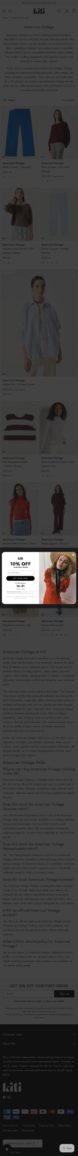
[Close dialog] (73, 555)
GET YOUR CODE (20, 578)
